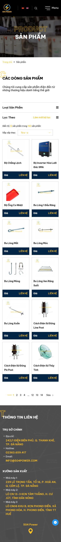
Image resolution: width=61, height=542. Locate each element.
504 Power (30, 524)
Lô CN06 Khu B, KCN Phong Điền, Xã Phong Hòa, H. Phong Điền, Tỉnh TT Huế (31, 510)
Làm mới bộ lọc (41, 117)
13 (37, 395)
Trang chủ (7, 62)
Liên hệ (23, 175)
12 (32, 395)
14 (42, 395)
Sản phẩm (21, 62)
